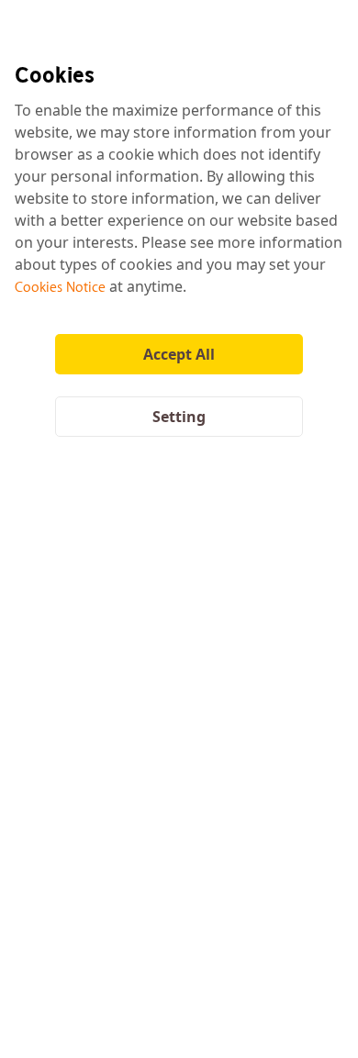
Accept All (179, 354)
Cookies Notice (60, 286)
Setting (179, 416)
